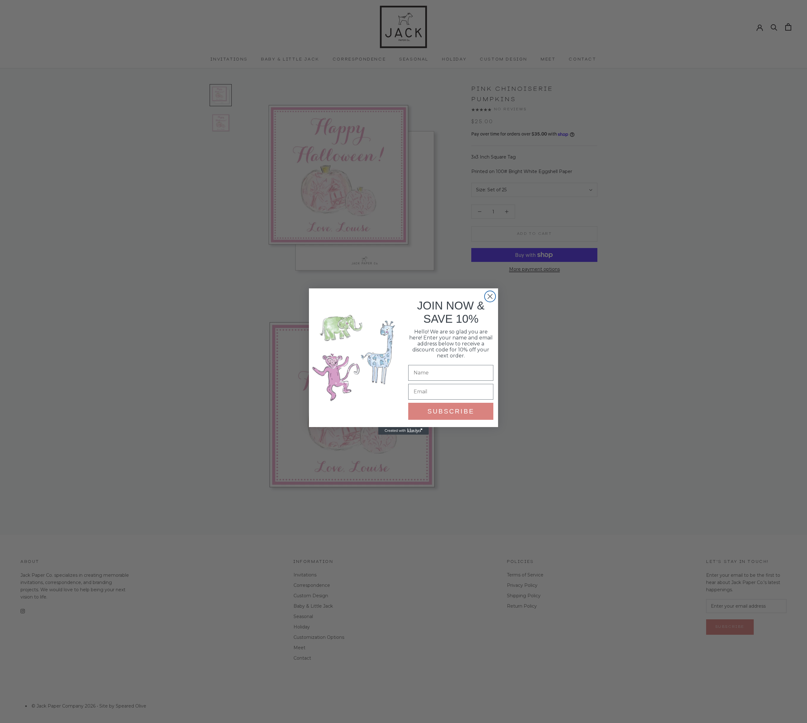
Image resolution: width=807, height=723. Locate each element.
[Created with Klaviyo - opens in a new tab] (403, 431)
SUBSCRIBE (450, 411)
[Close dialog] (490, 296)
